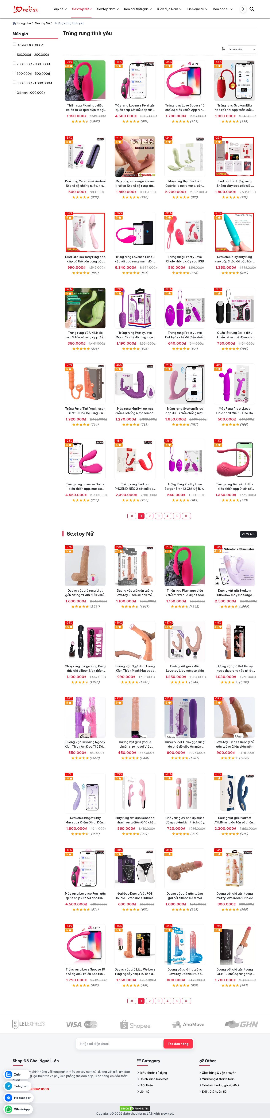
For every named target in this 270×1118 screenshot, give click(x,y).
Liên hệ (145, 1091)
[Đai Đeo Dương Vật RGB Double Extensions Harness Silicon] (135, 869)
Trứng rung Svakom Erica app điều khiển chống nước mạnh (184, 413)
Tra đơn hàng (178, 1044)
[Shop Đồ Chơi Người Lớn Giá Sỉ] (26, 9)
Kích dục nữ (195, 9)
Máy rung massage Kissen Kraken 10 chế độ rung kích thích (135, 185)
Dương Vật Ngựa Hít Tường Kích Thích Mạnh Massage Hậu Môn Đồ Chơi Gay (135, 670)
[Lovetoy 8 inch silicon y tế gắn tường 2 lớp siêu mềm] (234, 717)
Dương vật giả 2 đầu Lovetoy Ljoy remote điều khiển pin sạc (185, 670)
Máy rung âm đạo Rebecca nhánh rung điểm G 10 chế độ (135, 822)
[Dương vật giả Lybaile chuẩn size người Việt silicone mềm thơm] (135, 717)
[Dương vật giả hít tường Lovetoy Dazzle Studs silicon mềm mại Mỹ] (185, 944)
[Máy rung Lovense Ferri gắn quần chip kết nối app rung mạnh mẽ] (135, 80)
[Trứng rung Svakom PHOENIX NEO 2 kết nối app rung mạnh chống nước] (135, 459)
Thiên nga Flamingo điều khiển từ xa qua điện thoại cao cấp (85, 110)
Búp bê (58, 9)
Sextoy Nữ (80, 533)
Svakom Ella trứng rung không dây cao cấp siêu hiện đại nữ (234, 185)
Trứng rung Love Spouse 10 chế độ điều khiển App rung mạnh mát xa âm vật (185, 110)
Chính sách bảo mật (154, 1079)
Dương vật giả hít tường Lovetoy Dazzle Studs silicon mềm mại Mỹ (184, 974)
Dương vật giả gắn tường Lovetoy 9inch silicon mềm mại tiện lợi (135, 595)
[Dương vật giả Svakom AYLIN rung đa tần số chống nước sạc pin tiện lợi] (234, 793)
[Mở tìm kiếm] (251, 9)
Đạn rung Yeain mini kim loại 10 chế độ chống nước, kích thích (85, 185)
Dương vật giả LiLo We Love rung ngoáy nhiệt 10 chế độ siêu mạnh (135, 974)
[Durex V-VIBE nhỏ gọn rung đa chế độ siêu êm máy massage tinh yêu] (185, 717)
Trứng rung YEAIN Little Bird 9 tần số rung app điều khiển (85, 337)
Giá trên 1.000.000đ (31, 93)
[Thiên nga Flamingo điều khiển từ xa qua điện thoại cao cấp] (85, 80)
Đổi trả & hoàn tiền (215, 1091)
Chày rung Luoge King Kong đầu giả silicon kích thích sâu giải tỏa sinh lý (85, 670)
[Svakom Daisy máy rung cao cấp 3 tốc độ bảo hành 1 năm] (234, 232)
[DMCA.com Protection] (135, 1108)
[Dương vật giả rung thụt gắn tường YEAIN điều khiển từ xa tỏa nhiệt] (85, 566)
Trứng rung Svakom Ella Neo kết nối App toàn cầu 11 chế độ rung (235, 110)
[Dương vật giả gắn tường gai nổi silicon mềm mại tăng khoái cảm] (185, 869)
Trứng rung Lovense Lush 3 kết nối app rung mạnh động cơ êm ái (135, 261)
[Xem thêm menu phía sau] (243, 9)
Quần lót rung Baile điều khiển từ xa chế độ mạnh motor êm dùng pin (234, 337)
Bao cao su (221, 9)
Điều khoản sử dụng (153, 1073)
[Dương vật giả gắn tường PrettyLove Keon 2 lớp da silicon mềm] (234, 869)
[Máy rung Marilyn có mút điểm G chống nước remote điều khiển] (135, 384)
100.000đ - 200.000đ (33, 55)
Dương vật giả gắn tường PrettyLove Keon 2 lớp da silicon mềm (234, 898)
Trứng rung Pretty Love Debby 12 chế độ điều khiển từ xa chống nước (184, 337)
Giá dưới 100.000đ (30, 45)
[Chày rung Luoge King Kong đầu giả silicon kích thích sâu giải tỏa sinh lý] (85, 641)
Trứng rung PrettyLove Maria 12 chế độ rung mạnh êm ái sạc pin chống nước (135, 337)
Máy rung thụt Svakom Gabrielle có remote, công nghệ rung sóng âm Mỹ (184, 185)
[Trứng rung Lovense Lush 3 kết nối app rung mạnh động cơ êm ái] (135, 232)
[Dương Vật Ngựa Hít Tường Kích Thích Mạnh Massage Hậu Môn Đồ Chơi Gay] (135, 641)
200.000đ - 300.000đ (33, 64)
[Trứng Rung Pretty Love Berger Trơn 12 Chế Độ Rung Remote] (185, 459)
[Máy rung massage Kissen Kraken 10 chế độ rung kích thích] (135, 156)
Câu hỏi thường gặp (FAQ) (220, 1085)
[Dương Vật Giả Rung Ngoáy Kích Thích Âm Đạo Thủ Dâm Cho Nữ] (85, 717)
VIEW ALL (248, 534)
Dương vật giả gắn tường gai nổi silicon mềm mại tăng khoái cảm (185, 898)
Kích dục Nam (167, 9)
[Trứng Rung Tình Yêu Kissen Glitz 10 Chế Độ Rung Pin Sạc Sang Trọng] (85, 384)
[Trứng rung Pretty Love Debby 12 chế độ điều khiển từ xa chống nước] (185, 308)
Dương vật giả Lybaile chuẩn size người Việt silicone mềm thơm (135, 746)
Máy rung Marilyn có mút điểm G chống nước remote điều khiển (135, 413)
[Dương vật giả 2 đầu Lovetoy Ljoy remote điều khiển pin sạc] (185, 641)
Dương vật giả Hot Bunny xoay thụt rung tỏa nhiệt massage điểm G (235, 670)
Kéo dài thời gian (136, 9)
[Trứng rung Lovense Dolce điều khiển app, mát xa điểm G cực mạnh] (85, 459)
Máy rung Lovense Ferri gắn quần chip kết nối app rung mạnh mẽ (135, 110)
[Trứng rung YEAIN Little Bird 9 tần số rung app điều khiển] (85, 308)
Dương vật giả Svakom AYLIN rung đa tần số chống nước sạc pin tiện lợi (234, 822)
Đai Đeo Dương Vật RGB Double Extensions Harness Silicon (135, 898)
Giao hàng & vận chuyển (219, 1073)
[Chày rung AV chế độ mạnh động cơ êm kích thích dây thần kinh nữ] (185, 793)
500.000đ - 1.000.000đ (34, 83)
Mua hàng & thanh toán (218, 1079)
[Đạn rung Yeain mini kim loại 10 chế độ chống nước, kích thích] (85, 156)
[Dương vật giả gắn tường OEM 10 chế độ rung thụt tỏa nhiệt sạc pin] (234, 944)
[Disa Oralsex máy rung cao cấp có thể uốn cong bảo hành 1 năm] (85, 232)
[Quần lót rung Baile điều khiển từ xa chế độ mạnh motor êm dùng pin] (234, 308)
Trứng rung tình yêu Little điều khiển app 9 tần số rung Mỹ (234, 488)
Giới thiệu (146, 1085)
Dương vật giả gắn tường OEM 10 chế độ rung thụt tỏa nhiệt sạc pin (234, 974)
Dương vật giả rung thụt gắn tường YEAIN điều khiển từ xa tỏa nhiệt (85, 595)
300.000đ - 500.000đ (33, 74)
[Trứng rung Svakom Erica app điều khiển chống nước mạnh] (185, 384)
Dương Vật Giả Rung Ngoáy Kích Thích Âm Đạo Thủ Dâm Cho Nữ (85, 746)
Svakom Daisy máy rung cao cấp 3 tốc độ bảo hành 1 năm (234, 261)
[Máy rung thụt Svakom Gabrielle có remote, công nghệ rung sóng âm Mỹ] (185, 156)
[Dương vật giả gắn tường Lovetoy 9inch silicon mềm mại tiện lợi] (135, 566)
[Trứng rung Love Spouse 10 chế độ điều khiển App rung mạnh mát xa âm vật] (185, 80)
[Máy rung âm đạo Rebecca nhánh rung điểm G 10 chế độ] (135, 793)
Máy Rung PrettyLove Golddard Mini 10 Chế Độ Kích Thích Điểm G (234, 413)
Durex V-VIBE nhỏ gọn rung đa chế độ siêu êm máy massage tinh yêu (185, 746)
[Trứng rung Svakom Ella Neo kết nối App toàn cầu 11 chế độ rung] (234, 80)
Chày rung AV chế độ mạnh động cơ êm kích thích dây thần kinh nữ (184, 822)
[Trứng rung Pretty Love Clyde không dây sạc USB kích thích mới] (185, 232)
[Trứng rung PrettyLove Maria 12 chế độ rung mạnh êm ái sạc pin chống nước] (135, 308)
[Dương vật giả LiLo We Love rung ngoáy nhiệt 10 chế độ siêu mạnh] (135, 944)
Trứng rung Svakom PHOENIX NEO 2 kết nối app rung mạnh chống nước (135, 488)
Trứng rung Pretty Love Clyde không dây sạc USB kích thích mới (185, 261)
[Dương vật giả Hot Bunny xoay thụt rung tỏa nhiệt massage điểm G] (234, 641)
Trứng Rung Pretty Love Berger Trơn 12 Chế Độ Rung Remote (185, 488)
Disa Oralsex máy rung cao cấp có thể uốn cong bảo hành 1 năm (85, 261)
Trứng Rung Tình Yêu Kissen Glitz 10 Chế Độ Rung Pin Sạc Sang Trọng (85, 413)
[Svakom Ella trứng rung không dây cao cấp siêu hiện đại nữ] (234, 156)
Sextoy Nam (106, 9)
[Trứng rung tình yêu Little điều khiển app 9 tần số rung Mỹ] (234, 459)
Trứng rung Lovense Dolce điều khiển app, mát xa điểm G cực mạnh (85, 488)
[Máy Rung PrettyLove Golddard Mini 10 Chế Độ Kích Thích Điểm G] (234, 384)
